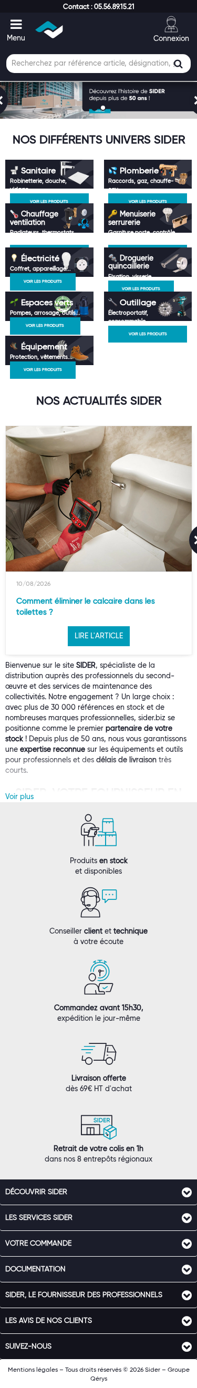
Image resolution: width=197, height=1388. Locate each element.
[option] (98, 540)
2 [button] (104, 109)
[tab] (98, 1192)
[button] (98, 6)
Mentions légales (33, 1369)
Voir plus (19, 796)
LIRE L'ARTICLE (99, 635)
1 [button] (95, 109)
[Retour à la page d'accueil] (49, 30)
